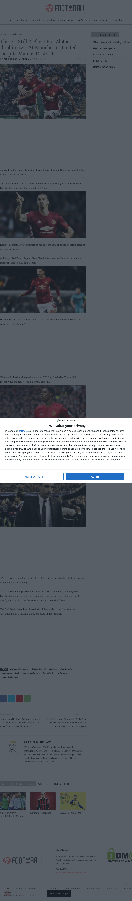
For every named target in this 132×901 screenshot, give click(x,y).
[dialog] (66, 450)
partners (23, 431)
